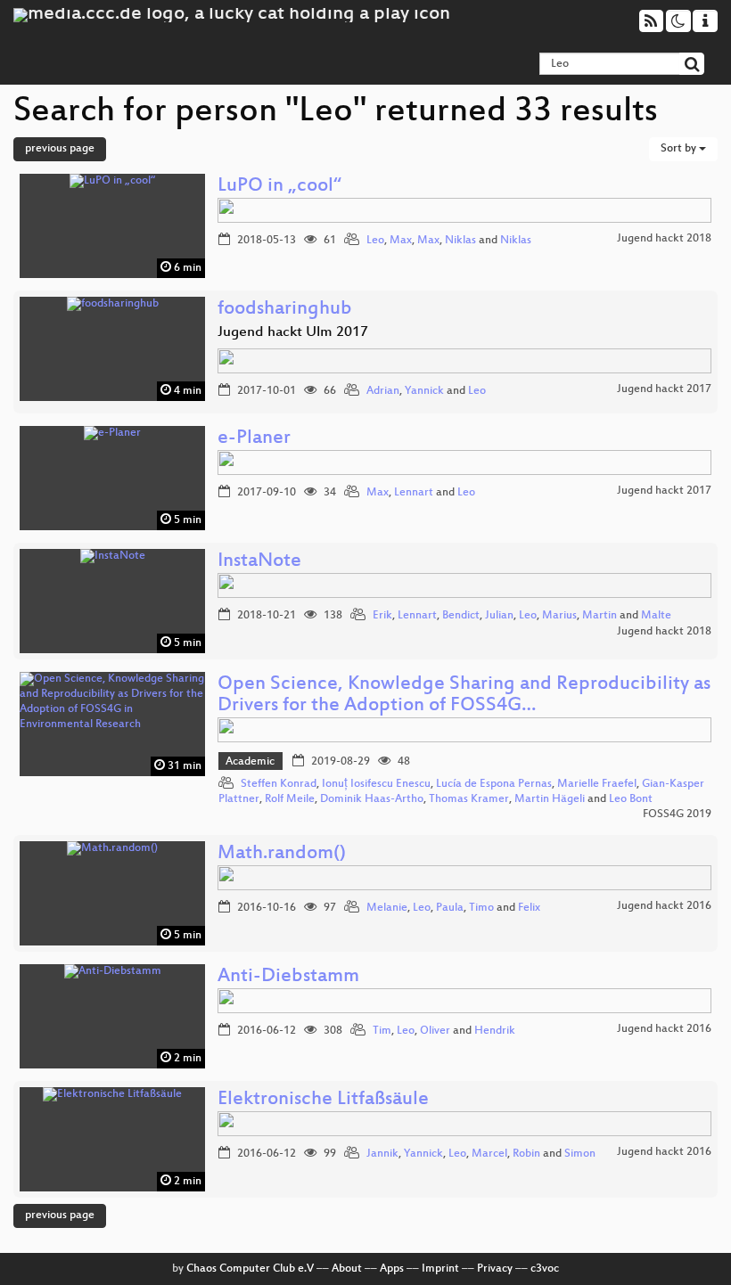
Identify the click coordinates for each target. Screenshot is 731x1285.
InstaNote (259, 562)
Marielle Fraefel (597, 784)
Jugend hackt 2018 (664, 239)
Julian (499, 616)
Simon (579, 1154)
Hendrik (494, 1031)
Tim (382, 1031)
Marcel (489, 1154)
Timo (481, 908)
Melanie (386, 908)
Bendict (461, 616)
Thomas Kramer (469, 799)
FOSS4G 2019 (677, 814)
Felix (529, 908)
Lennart (413, 493)
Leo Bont (631, 799)
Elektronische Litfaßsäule (323, 1100)
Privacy (495, 1269)
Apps (392, 1269)
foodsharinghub (285, 310)
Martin (599, 616)
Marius (559, 616)
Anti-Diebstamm (288, 977)
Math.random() (282, 854)
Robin (526, 1154)
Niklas (460, 240)
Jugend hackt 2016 (664, 906)
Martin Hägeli (549, 799)
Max (401, 240)
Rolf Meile (290, 799)
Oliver (435, 1031)
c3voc (544, 1269)
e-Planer (254, 439)
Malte (656, 616)
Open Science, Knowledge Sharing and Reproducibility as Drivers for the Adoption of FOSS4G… (464, 695)
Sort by (680, 149)
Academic (250, 762)
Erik (382, 616)
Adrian (382, 391)
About (347, 1269)
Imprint (440, 1269)
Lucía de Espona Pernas (494, 784)
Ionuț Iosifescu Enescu (376, 784)
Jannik (382, 1154)
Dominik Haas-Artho (371, 799)
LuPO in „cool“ (279, 187)
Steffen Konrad (278, 784)
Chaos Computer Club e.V (250, 1269)
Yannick (424, 391)
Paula (450, 908)
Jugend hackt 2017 (664, 389)
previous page (59, 149)
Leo (375, 240)
